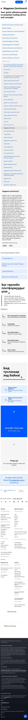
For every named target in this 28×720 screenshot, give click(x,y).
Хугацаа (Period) (8, 167)
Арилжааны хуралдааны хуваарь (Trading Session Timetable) (12, 87)
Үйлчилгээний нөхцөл (6, 670)
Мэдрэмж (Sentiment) (9, 128)
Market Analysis (6, 28)
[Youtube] (14, 501)
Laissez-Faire (7, 69)
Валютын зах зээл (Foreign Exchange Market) (13, 95)
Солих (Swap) (7, 134)
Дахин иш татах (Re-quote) (10, 102)
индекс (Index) (7, 118)
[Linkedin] (5, 501)
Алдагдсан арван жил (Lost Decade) (13, 83)
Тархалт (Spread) (8, 137)
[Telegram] (18, 501)
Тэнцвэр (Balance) (8, 147)
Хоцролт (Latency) (8, 161)
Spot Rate (6, 72)
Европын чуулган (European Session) (13, 106)
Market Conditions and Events (10, 58)
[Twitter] (10, 501)
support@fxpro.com (5, 702)
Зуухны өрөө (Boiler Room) (10, 115)
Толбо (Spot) (7, 143)
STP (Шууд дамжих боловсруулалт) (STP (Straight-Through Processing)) (14, 76)
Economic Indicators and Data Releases (13, 31)
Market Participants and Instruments (12, 25)
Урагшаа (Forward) (8, 150)
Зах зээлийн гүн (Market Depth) (12, 112)
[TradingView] (26, 501)
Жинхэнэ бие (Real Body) (10, 109)
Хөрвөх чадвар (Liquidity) (10, 164)
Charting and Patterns (8, 35)
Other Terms (5, 61)
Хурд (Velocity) (7, 178)
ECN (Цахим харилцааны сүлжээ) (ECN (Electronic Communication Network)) (13, 65)
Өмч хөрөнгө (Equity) (9, 131)
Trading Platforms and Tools (10, 51)
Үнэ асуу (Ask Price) (8, 153)
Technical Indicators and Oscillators (12, 48)
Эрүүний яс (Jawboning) (10, 185)
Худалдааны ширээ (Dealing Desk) (12, 170)
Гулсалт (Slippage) (8, 99)
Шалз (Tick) (6, 181)
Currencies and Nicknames (9, 54)
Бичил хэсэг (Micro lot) (9, 91)
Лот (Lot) (6, 121)
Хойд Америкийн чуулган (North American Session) (12, 157)
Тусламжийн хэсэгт (17, 480)
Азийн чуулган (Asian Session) (11, 80)
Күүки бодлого (23, 670)
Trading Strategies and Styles (10, 41)
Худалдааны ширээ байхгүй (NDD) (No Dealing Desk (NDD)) (13, 174)
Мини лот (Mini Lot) (9, 125)
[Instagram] (22, 501)
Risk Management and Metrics (10, 44)
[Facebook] (1, 501)
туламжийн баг (7, 697)
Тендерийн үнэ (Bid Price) (10, 140)
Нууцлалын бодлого (15, 670)
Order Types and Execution (10, 38)
